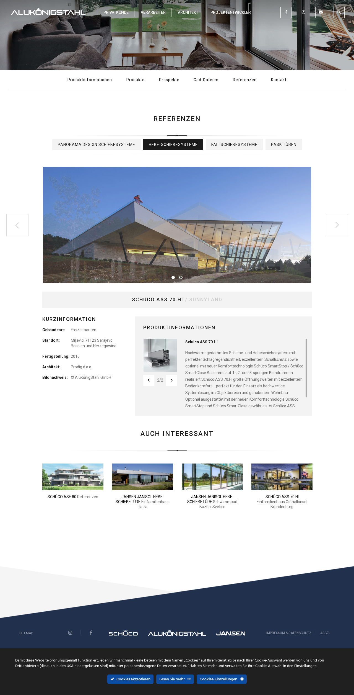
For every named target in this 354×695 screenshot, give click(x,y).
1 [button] (173, 277)
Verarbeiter (153, 12)
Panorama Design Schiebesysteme (96, 144)
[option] (177, 225)
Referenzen (245, 80)
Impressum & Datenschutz (288, 633)
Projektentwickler (230, 12)
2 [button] (181, 277)
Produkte (135, 80)
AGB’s (324, 633)
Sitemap (26, 633)
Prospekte (169, 80)
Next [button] (337, 225)
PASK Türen (283, 144)
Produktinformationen (89, 80)
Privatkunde (116, 12)
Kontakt (279, 80)
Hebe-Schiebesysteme (173, 144)
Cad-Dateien (206, 80)
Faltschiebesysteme (234, 144)
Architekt (188, 12)
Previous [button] (17, 225)
